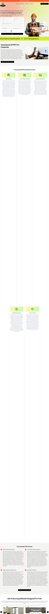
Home (17, 3)
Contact (31, 3)
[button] (1, 612)
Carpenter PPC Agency (9, 12)
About (19, 3)
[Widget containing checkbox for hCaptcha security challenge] (7, 31)
